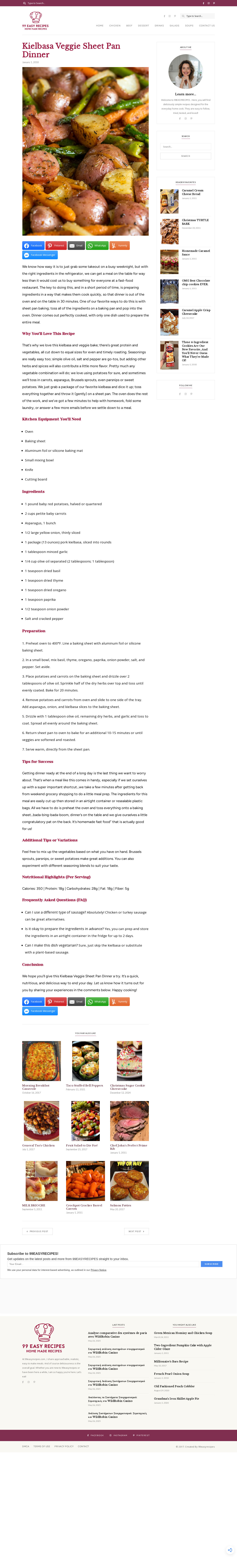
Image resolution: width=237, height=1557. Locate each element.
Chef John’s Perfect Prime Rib (128, 1147)
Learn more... (185, 94)
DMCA (25, 1446)
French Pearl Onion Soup (171, 1373)
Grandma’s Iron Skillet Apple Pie (176, 1398)
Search (185, 156)
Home (100, 25)
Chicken (115, 25)
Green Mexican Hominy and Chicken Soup (183, 1333)
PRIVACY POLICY (64, 1446)
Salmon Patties (120, 1205)
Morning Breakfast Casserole (35, 1087)
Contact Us (207, 25)
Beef (129, 25)
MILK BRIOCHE (33, 1205)
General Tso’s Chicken (38, 1145)
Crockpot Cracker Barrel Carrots (84, 1207)
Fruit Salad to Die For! (82, 1145)
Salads (174, 25)
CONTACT (83, 1446)
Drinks (159, 25)
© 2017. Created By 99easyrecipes (195, 1446)
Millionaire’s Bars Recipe (171, 1361)
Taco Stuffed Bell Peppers (84, 1085)
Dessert (143, 25)
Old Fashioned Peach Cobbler (174, 1386)
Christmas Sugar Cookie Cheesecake (127, 1087)
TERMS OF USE (41, 1446)
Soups (189, 25)
